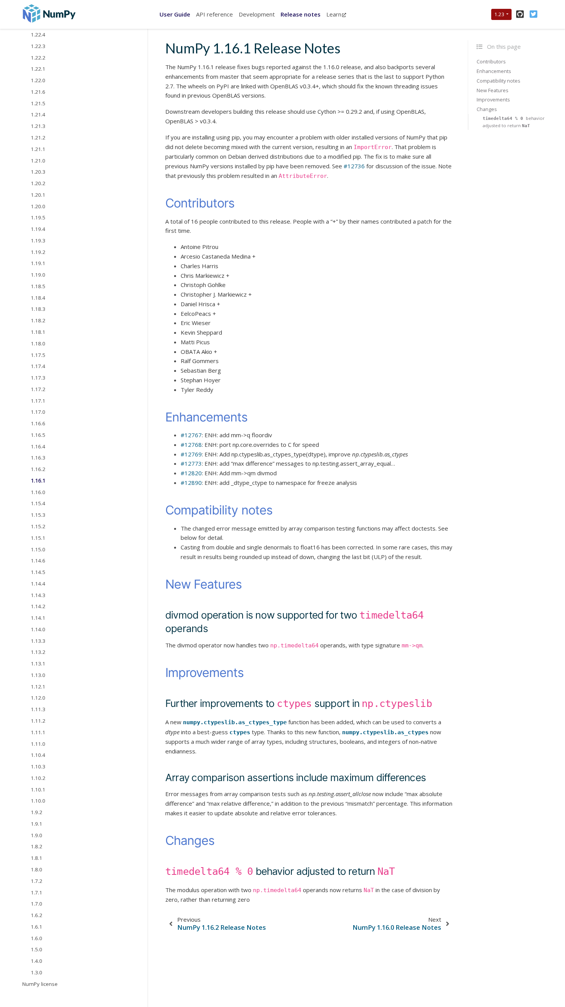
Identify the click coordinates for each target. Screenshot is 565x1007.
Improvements (493, 99)
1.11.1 (38, 732)
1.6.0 (36, 938)
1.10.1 (38, 789)
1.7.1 (36, 892)
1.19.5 (38, 217)
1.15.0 (38, 549)
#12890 (191, 482)
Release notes (301, 14)
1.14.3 (38, 595)
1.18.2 (38, 320)
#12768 (191, 444)
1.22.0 (38, 80)
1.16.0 (38, 492)
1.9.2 (36, 812)
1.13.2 (38, 652)
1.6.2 (36, 915)
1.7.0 (36, 903)
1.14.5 (38, 572)
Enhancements (494, 71)
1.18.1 (38, 331)
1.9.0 (36, 835)
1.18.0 (38, 343)
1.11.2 (38, 720)
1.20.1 (38, 194)
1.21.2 (38, 137)
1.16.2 (38, 469)
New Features (492, 90)
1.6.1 (36, 926)
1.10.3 (38, 766)
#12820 (191, 473)
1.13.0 (38, 675)
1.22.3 (38, 46)
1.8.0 (36, 869)
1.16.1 (38, 480)
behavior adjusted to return (514, 121)
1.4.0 (36, 960)
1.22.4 (38, 34)
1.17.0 (38, 412)
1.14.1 (38, 617)
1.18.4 (38, 297)
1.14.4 (38, 583)
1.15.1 (38, 537)
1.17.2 (38, 389)
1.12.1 (38, 686)
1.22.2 (38, 57)
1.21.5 (38, 103)
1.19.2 (38, 252)
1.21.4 (38, 114)
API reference (214, 14)
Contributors (491, 61)
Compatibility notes (498, 80)
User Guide (175, 14)
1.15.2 (38, 526)
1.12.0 (38, 698)
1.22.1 (38, 69)
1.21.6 (38, 91)
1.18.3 (38, 309)
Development (257, 14)
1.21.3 (38, 126)
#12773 (191, 463)
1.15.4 (38, 503)
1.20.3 (38, 171)
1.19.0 (38, 274)
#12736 (354, 166)
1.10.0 (38, 801)
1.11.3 (38, 709)
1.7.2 (36, 881)
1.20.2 (38, 183)
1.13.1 (38, 663)
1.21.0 (38, 160)
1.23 (499, 14)
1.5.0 (36, 949)
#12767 (191, 435)
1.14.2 (38, 606)
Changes (487, 109)
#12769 (191, 454)
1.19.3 (38, 240)
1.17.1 (38, 400)
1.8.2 (36, 846)
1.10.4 (38, 755)
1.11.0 (38, 743)
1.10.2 (38, 778)
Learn (333, 14)
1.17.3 (38, 377)
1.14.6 (38, 560)
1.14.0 (38, 629)
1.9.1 (36, 823)
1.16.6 (38, 423)
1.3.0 (36, 972)
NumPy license (40, 983)
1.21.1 (38, 149)
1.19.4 (38, 229)
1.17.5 (38, 355)
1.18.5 (38, 286)
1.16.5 (38, 434)
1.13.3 (38, 640)
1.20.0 (38, 206)
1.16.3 (38, 458)
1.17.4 (38, 366)
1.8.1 (36, 857)
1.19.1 (38, 263)
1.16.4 (38, 446)
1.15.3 (38, 514)
